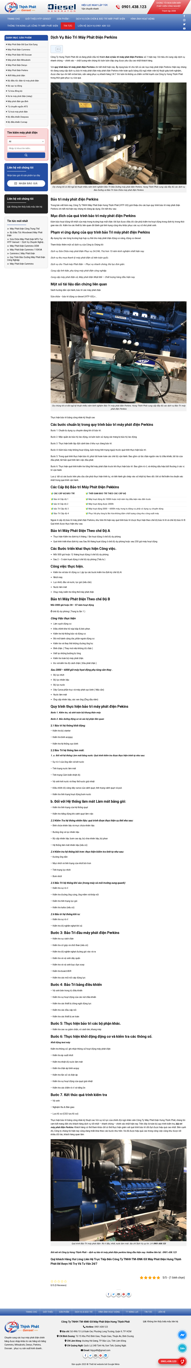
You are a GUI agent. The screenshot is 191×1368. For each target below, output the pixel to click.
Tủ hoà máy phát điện (18, 111)
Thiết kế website (96, 1364)
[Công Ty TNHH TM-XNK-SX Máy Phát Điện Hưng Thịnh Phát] (22, 7)
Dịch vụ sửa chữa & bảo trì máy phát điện (100, 18)
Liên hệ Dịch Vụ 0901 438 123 (94, 25)
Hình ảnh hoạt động (143, 18)
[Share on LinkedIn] (128, 1294)
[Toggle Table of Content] (57, 49)
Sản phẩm (63, 18)
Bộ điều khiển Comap (17, 122)
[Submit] (26, 155)
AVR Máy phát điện (16, 75)
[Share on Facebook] (108, 1294)
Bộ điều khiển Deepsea (18, 117)
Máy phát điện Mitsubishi (19, 60)
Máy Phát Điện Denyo (17, 65)
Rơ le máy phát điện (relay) (20, 96)
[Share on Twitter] (113, 1294)
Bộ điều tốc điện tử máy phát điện (23, 80)
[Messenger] (182, 1335)
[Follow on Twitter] (184, 24)
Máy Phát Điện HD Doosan (20, 55)
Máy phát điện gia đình (18, 101)
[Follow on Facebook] (184, 16)
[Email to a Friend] (118, 1294)
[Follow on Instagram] (184, 20)
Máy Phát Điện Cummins (19, 49)
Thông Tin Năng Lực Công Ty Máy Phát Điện (32, 25)
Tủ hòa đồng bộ (15, 91)
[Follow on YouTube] (184, 29)
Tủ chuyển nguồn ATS (18, 106)
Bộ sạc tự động (15, 86)
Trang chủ (13, 18)
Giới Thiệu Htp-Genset (38, 18)
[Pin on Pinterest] (123, 1294)
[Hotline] (182, 1361)
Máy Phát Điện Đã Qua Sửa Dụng (22, 44)
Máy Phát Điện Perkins (18, 70)
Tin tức (68, 25)
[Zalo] (182, 1348)
